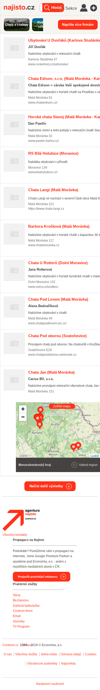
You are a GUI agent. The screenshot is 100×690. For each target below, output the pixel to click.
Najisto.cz (22, 8)
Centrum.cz (10, 645)
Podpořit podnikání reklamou (37, 576)
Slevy (17, 595)
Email (17, 616)
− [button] (23, 417)
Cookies (90, 654)
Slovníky (19, 621)
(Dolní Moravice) (58, 263)
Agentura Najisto (21, 520)
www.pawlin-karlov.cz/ (43, 141)
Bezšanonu (21, 600)
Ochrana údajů (71, 654)
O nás (8, 654)
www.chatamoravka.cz (43, 245)
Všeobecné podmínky (42, 663)
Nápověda (68, 663)
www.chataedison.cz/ (42, 102)
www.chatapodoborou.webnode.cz (52, 354)
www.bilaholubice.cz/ (42, 172)
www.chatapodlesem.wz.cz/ (47, 323)
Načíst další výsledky (46, 486)
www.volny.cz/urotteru (43, 287)
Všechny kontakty (15, 535)
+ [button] (23, 409)
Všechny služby (26, 654)
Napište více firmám (78, 24)
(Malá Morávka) (53, 190)
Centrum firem (23, 611)
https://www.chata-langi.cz (46, 208)
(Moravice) (53, 153)
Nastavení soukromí (50, 684)
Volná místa (49, 654)
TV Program (21, 626)
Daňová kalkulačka (26, 606)
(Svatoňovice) (57, 336)
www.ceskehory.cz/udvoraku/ (48, 64)
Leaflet (95, 456)
